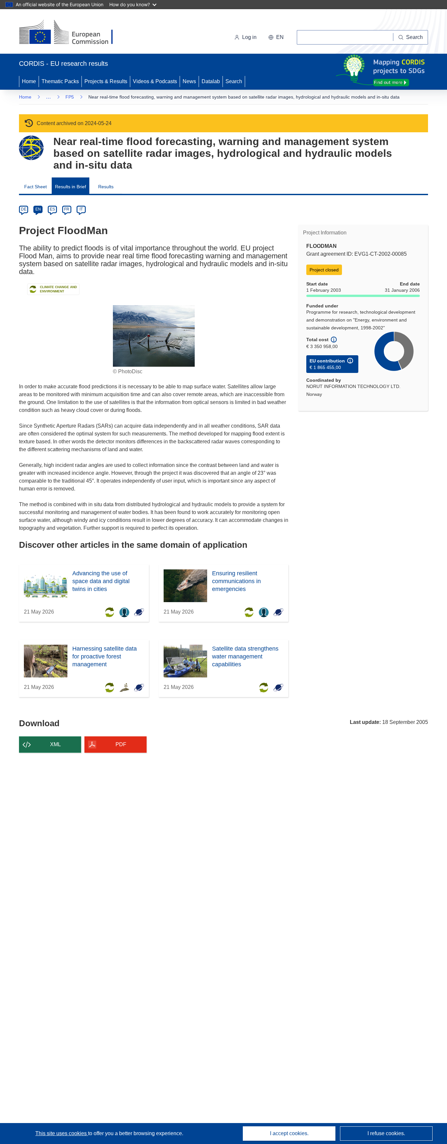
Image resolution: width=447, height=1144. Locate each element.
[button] (276, 37)
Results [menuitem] (106, 186)
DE (24, 209)
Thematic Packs (60, 81)
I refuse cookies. (386, 1133)
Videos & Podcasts (155, 81)
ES (52, 209)
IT (81, 209)
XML (55, 744)
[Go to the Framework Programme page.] (31, 148)
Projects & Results (105, 81)
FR (66, 209)
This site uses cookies (61, 1133)
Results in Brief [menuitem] (70, 186)
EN (38, 209)
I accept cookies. (289, 1133)
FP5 (69, 97)
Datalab (211, 81)
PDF (121, 744)
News (189, 81)
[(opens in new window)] (72, 33)
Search (233, 81)
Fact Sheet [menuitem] (35, 186)
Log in (249, 37)
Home (29, 81)
